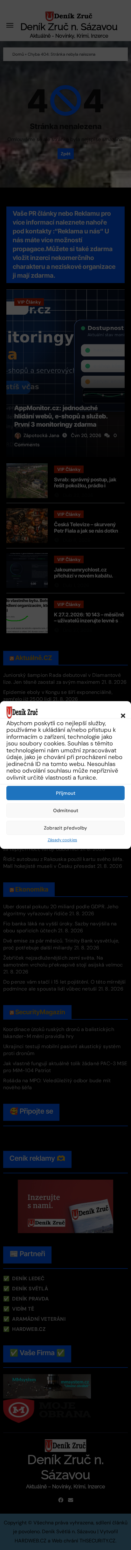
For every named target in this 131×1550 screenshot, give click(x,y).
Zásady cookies (62, 840)
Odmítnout (65, 810)
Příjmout (65, 793)
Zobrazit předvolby (65, 828)
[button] (120, 712)
